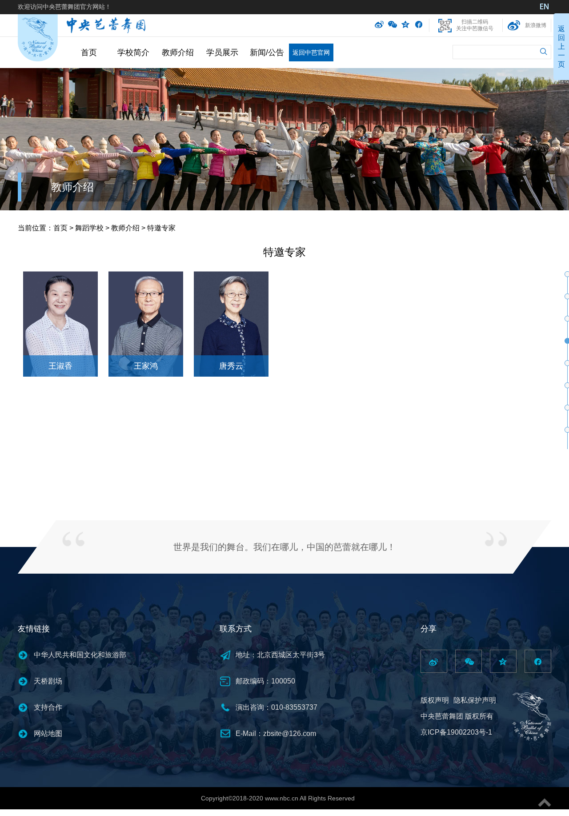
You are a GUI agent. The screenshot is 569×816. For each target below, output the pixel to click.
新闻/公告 (267, 52)
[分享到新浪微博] (379, 25)
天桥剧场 (48, 681)
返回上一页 (561, 46)
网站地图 (48, 733)
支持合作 (48, 707)
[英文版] (544, 7)
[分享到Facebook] (418, 25)
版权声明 (435, 700)
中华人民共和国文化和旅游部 (80, 655)
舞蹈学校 (89, 228)
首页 (89, 52)
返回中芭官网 (311, 52)
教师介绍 (178, 52)
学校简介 (133, 52)
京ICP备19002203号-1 (456, 732)
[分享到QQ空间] (405, 25)
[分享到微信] (392, 25)
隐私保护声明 (474, 700)
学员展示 (222, 52)
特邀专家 (161, 228)
